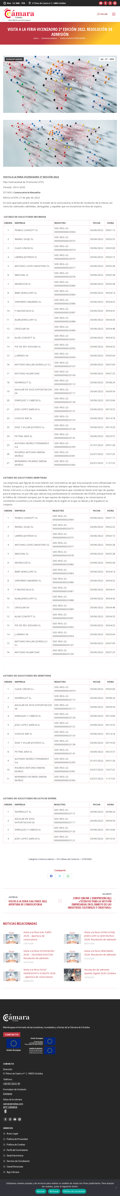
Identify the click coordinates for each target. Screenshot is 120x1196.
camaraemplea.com (13, 1104)
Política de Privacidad (17, 1139)
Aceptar (41, 1191)
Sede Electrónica (15, 1155)
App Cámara (13, 1172)
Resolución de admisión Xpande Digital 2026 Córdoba (100, 971)
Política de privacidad (74, 1191)
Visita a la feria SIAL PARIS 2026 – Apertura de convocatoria (37, 936)
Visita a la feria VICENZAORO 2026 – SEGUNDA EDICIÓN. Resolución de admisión (38, 954)
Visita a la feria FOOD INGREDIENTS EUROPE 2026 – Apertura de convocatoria (39, 973)
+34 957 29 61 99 (11, 1083)
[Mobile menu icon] (114, 14)
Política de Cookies (16, 1144)
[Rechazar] (116, 1187)
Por (68, 859)
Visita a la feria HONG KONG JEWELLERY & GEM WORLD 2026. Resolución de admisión (100, 936)
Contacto (7, 1093)
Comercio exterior (14, 59)
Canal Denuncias (15, 1166)
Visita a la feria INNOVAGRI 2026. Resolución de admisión (100, 952)
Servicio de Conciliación (18, 1161)
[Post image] (11, 937)
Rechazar (54, 1191)
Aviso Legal (12, 1133)
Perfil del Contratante (17, 1150)
